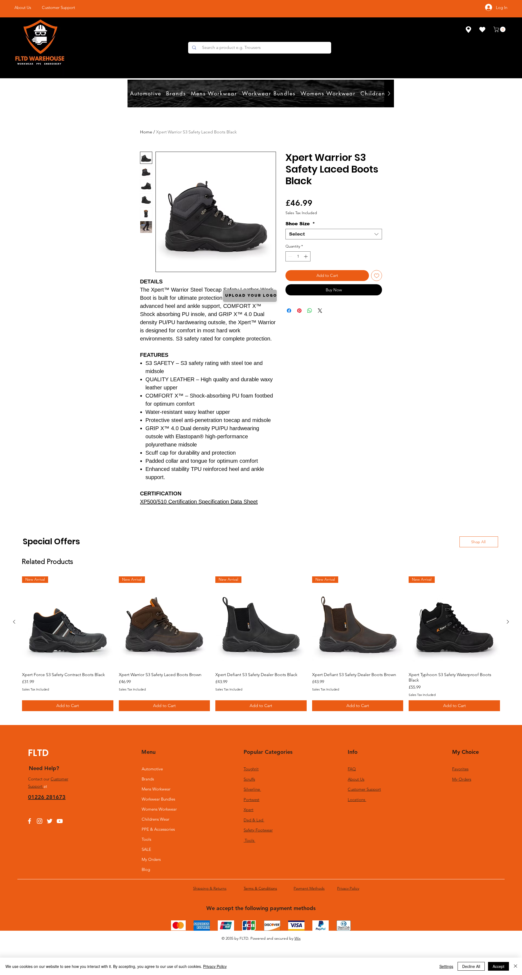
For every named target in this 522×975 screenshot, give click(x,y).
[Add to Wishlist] (376, 275)
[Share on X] (320, 310)
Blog (146, 869)
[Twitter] (49, 821)
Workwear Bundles (158, 799)
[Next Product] (508, 621)
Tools (146, 839)
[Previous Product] (14, 621)
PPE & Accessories (158, 829)
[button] (500, 29)
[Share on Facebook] (289, 310)
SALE (146, 849)
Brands (148, 779)
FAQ (352, 768)
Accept (498, 966)
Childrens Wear (155, 819)
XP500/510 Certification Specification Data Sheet (199, 502)
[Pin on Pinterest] (299, 310)
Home (146, 132)
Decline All (471, 966)
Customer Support (364, 789)
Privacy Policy (215, 966)
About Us (356, 779)
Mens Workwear (156, 789)
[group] (261, 643)
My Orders (151, 859)
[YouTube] (59, 821)
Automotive (152, 768)
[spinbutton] (298, 256)
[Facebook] (29, 821)
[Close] (515, 966)
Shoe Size (300, 223)
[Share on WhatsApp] (309, 310)
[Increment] (306, 256)
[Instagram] (39, 821)
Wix (297, 938)
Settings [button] (446, 966)
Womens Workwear (159, 809)
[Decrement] (289, 256)
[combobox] (333, 234)
